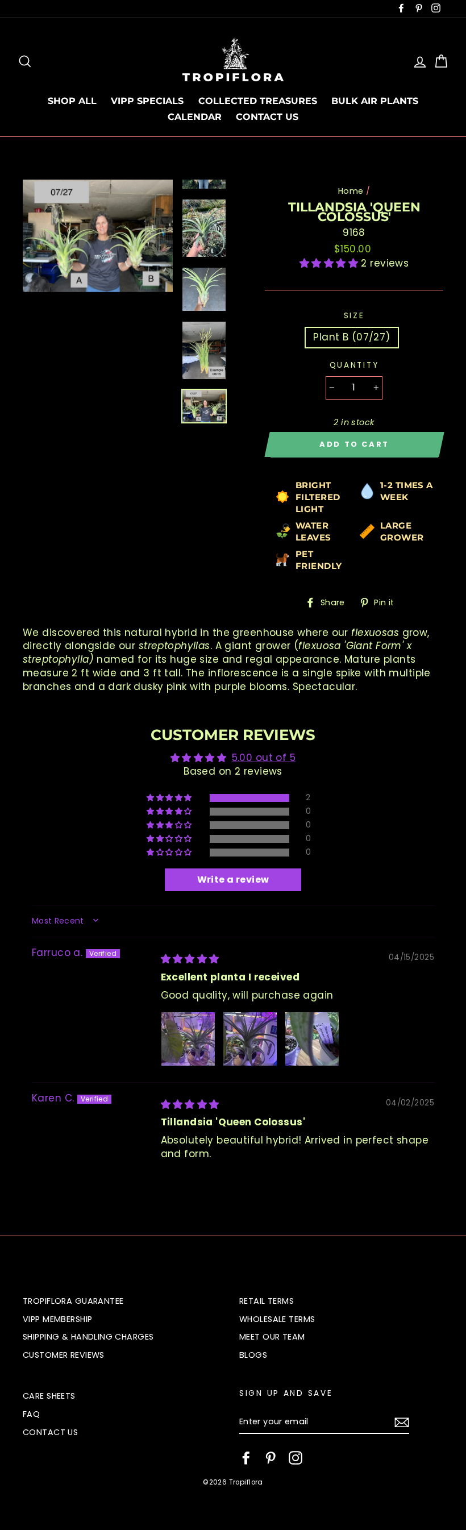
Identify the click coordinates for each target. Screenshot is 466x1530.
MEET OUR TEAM (272, 1336)
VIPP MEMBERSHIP (57, 1319)
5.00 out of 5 (264, 757)
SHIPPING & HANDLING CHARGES (88, 1336)
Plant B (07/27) (351, 337)
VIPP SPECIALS (147, 100)
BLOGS (253, 1355)
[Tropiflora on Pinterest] (270, 1458)
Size (354, 315)
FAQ (31, 1414)
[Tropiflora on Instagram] (295, 1458)
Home (351, 191)
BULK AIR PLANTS (374, 100)
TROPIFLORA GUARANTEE (73, 1301)
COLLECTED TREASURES (257, 100)
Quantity (354, 365)
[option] (98, 236)
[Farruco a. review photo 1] (188, 1039)
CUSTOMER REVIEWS (64, 1355)
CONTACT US (267, 116)
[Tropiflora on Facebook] (246, 1458)
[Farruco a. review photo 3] (312, 1039)
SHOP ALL (72, 100)
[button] (330, 263)
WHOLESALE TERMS (277, 1319)
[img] (190, 959)
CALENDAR (195, 116)
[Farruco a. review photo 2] (250, 1039)
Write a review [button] (233, 879)
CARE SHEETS (49, 1396)
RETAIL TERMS (266, 1301)
